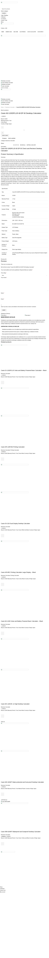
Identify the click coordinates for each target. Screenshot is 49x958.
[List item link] (12, 860)
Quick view (2, 385)
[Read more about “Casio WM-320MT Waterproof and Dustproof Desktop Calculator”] (2, 843)
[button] (2, 382)
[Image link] (8, 853)
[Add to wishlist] (2, 379)
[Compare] (2, 367)
